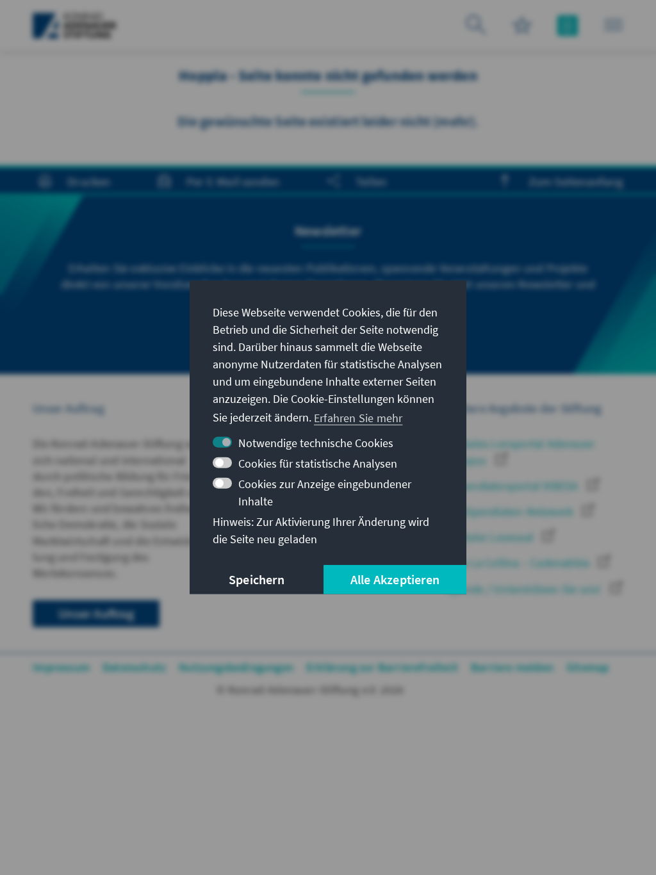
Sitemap (587, 667)
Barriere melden (512, 667)
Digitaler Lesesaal (491, 537)
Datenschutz (134, 667)
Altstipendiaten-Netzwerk (511, 511)
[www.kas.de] (75, 25)
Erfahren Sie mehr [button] (358, 417)
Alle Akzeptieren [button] (394, 579)
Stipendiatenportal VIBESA (513, 485)
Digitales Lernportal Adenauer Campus (520, 451)
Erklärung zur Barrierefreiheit (382, 667)
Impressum (61, 667)
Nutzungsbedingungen (236, 667)
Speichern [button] (256, 579)
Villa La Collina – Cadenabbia (519, 562)
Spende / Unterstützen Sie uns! (524, 589)
